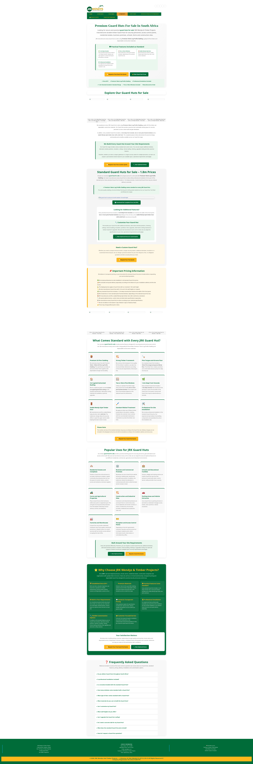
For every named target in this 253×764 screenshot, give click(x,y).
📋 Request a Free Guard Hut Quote (116, 74)
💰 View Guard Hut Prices (139, 74)
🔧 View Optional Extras (140, 164)
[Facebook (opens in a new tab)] (156, 6)
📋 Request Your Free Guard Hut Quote (117, 647)
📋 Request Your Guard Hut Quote (126, 439)
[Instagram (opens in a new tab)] (158, 6)
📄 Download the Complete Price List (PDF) (126, 202)
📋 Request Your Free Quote (126, 260)
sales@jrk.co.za (128, 749)
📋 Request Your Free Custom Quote (116, 164)
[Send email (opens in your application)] (163, 6)
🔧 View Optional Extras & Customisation (126, 236)
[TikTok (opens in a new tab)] (165, 6)
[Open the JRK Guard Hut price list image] (126, 197)
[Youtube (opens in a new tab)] (160, 6)
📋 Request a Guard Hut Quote (135, 554)
